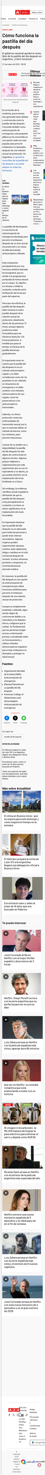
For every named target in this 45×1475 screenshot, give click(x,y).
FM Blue (22, 1422)
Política (3, 19)
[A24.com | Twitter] (13, 1415)
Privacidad (34, 1417)
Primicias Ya (33, 19)
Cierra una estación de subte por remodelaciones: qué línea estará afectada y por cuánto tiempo (15, 775)
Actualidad (22, 19)
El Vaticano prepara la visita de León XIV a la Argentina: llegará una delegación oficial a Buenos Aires (14, 753)
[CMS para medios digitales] (39, 1461)
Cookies (33, 1428)
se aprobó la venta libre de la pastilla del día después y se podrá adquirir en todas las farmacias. (15, 164)
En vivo (24, 12)
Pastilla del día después (19, 25)
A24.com (22, 1407)
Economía (12, 19)
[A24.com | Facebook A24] (9, 1415)
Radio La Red (37, 12)
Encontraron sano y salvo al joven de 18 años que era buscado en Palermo (14, 764)
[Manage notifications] (39, 1465)
